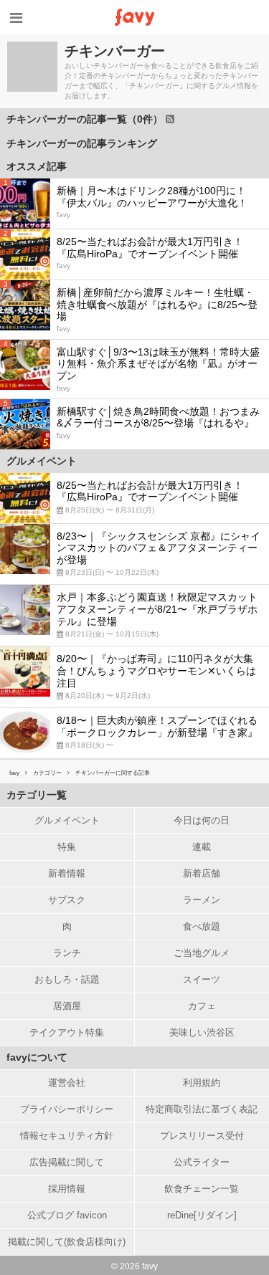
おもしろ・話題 (67, 979)
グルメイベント (67, 820)
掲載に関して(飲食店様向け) (67, 1241)
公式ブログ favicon (67, 1215)
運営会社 (66, 1082)
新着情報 (66, 873)
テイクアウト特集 (66, 1032)
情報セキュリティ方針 (66, 1135)
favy (14, 773)
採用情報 (66, 1188)
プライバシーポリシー (66, 1109)
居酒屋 (67, 1006)
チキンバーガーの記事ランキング (81, 143)
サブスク (66, 899)
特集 (66, 846)
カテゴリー (47, 773)
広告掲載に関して (66, 1162)
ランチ (67, 952)
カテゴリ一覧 (36, 795)
